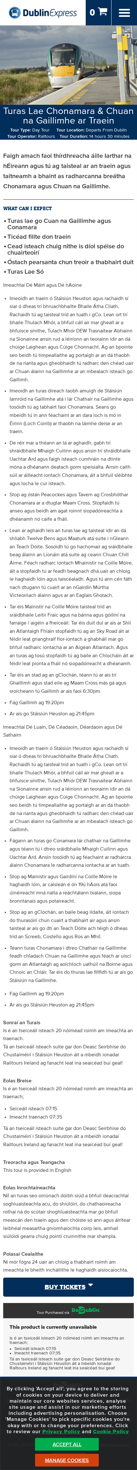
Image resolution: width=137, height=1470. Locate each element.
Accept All (67, 1444)
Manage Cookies (67, 1460)
